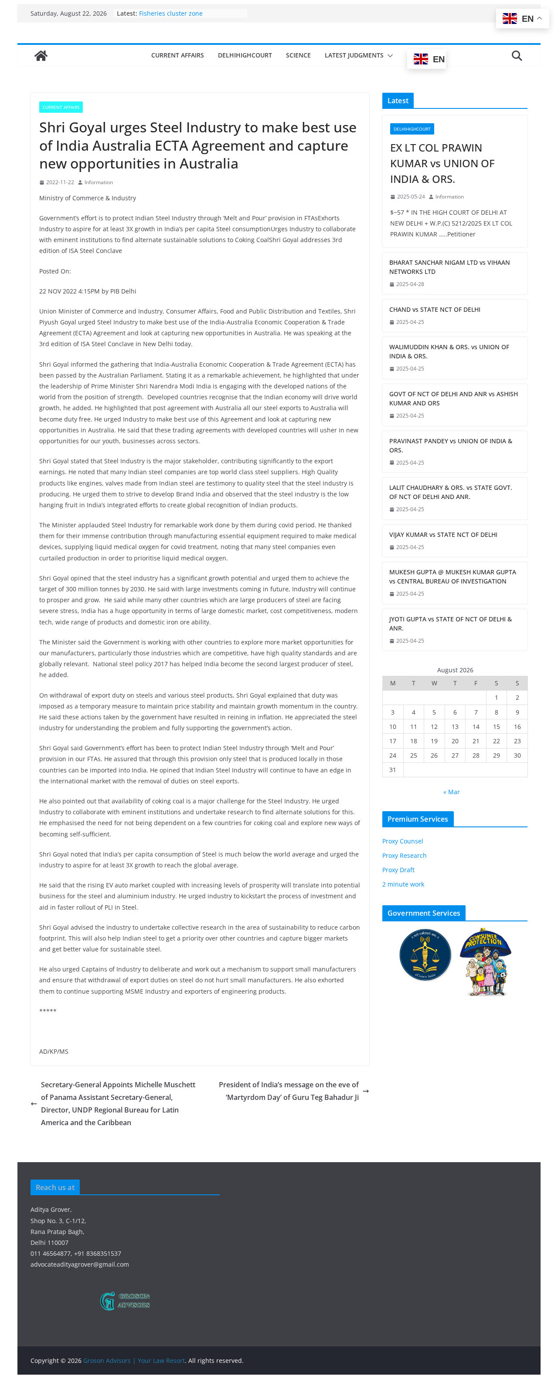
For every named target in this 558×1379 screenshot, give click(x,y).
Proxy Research (404, 855)
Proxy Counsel (402, 841)
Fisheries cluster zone (171, 13)
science (298, 55)
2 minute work (403, 884)
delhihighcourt (245, 55)
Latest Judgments (354, 55)
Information (99, 182)
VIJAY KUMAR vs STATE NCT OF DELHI (443, 534)
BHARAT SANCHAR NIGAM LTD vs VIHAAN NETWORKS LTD (449, 267)
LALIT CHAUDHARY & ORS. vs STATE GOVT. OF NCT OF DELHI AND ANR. (450, 492)
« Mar (451, 792)
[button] (388, 55)
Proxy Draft (398, 870)
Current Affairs (177, 55)
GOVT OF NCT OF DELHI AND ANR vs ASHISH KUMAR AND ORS (453, 398)
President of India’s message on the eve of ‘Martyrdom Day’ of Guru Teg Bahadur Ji (289, 1091)
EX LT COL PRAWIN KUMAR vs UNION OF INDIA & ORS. (442, 163)
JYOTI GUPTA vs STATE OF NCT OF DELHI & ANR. (450, 623)
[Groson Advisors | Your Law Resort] (41, 55)
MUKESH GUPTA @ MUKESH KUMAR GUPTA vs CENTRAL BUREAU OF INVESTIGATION (452, 576)
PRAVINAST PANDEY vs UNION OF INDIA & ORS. (450, 445)
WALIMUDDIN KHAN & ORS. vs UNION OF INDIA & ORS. (449, 351)
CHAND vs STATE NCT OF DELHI (434, 309)
